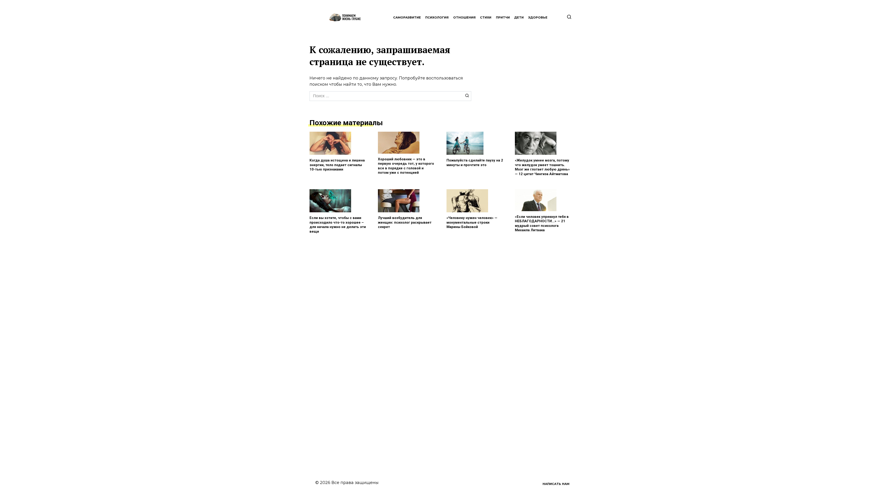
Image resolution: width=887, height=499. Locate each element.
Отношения (464, 17)
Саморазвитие (407, 17)
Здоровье (537, 17)
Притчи (503, 17)
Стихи (485, 17)
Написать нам (556, 484)
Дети (519, 17)
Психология (437, 17)
